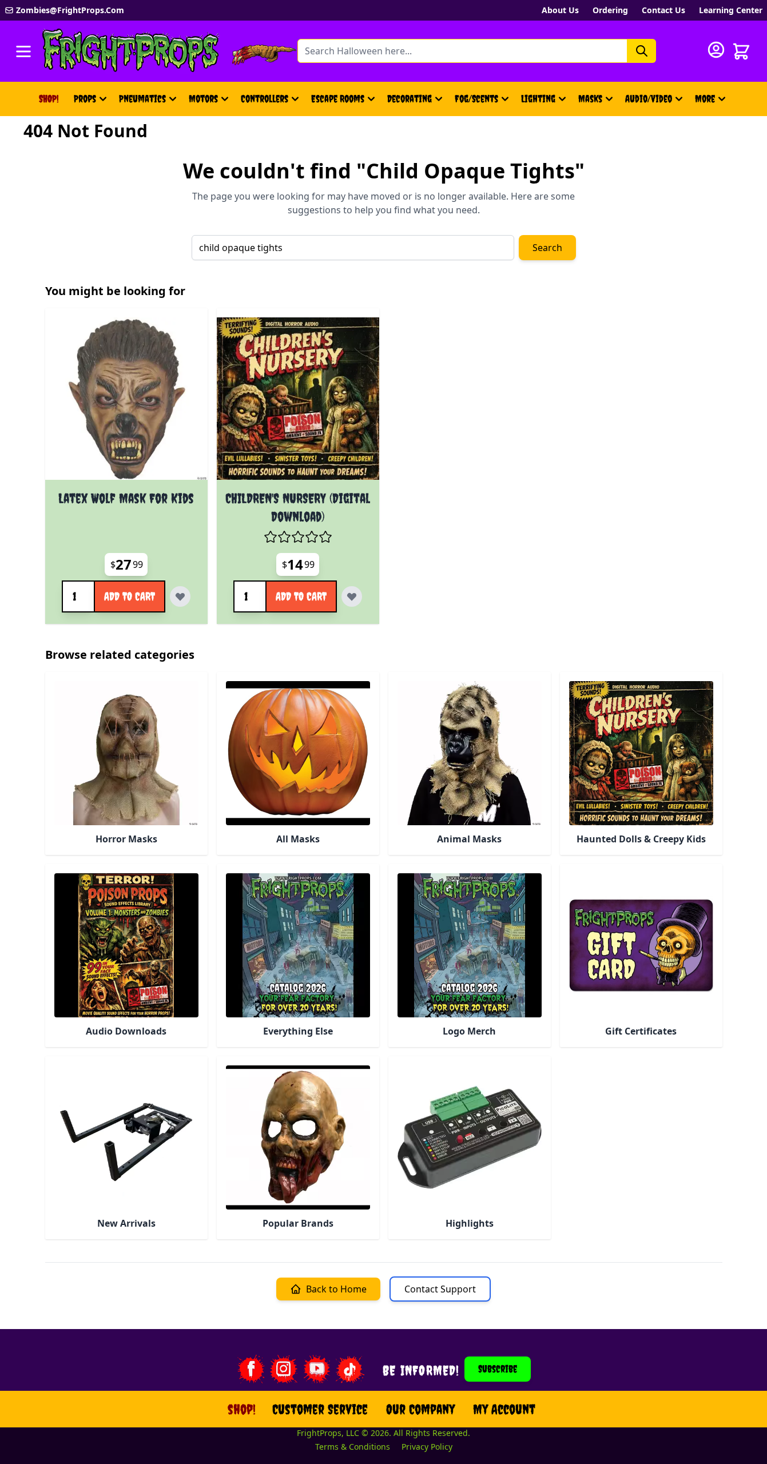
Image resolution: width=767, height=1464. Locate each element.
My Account (504, 1409)
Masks (590, 99)
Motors (203, 99)
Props (85, 99)
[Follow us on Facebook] (250, 1369)
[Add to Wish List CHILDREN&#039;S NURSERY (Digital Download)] (351, 596)
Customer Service (320, 1409)
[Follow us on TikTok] (350, 1369)
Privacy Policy (427, 1446)
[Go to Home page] (131, 51)
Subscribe (497, 1369)
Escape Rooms (337, 99)
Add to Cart (129, 596)
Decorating (409, 99)
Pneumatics (142, 99)
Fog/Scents (476, 99)
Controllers (264, 99)
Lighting (538, 99)
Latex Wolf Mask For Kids (126, 498)
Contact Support (440, 1289)
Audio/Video (648, 99)
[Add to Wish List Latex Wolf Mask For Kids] (180, 596)
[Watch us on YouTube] (317, 1369)
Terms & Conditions (352, 1446)
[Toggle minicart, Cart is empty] (741, 51)
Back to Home (336, 1289)
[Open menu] (23, 51)
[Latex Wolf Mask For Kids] (126, 398)
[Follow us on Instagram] (283, 1369)
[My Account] (716, 50)
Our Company (420, 1409)
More (712, 103)
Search (547, 247)
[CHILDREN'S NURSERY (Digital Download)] (298, 398)
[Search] (641, 51)
